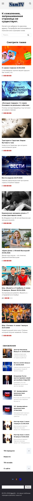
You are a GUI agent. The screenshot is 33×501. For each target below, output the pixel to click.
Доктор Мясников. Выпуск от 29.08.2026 (22, 350)
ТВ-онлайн (8, 463)
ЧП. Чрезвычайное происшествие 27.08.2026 (20, 408)
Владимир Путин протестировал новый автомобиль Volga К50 (22, 378)
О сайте (7, 468)
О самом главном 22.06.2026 (13, 68)
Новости (7, 457)
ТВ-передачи (9, 451)
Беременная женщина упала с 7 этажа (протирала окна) (15, 214)
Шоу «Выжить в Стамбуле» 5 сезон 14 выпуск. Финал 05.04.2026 (16, 289)
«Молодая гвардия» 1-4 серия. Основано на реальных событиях (15, 104)
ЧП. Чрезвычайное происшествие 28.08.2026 (20, 393)
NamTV (12, 493)
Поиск (28, 487)
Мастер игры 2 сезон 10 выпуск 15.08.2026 (21, 436)
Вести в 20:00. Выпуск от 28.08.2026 (22, 364)
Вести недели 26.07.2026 (12, 178)
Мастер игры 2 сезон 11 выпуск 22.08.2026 (21, 422)
